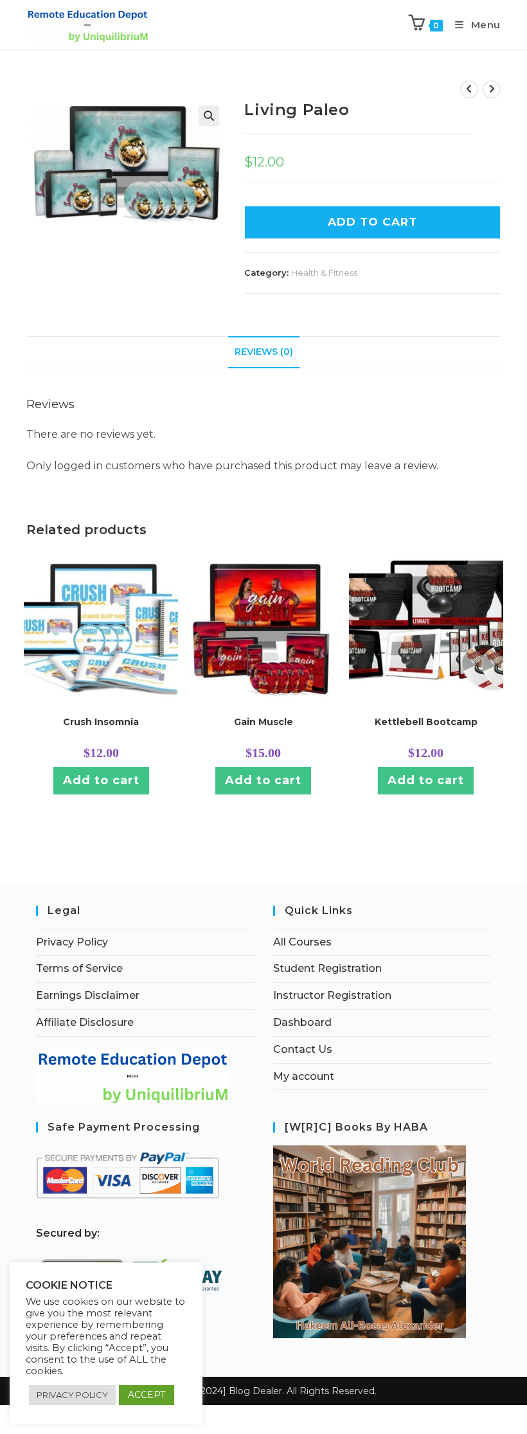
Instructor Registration (332, 995)
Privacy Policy (72, 942)
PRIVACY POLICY (72, 1395)
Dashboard (302, 1022)
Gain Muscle (263, 722)
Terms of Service (79, 968)
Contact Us (302, 1049)
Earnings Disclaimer (87, 995)
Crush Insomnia (101, 722)
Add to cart (101, 780)
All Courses (302, 942)
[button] (209, 115)
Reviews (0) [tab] (264, 351)
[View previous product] (469, 89)
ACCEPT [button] (146, 1395)
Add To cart (372, 221)
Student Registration (327, 968)
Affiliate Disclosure (85, 1022)
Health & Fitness (324, 272)
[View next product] (492, 89)
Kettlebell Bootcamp (426, 722)
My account (303, 1076)
